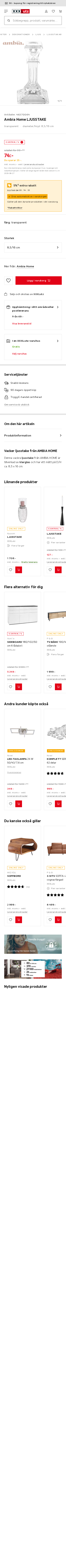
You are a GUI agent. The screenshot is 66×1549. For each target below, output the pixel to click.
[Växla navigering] (6, 11)
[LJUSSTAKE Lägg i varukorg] (18, 569)
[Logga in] (46, 11)
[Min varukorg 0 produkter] (60, 11)
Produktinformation (17, 435)
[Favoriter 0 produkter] (53, 11)
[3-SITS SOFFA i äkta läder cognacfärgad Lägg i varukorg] (58, 919)
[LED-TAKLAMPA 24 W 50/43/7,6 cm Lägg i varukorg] (18, 803)
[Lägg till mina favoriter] (8, 280)
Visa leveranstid (21, 323)
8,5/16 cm (13, 247)
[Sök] (8, 20)
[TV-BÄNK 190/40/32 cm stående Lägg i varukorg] (58, 686)
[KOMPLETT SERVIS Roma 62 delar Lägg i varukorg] (58, 803)
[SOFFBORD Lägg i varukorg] (18, 919)
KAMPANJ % (12, 142)
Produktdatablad (14, 772)
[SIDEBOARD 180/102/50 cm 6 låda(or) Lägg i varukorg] (18, 686)
